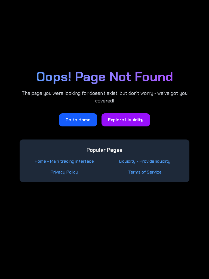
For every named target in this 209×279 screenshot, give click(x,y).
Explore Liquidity (125, 120)
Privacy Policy (64, 172)
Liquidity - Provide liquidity (144, 161)
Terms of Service (145, 172)
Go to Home (78, 120)
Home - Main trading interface (64, 161)
